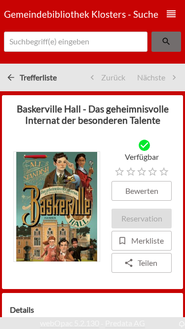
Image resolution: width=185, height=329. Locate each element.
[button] (171, 14)
